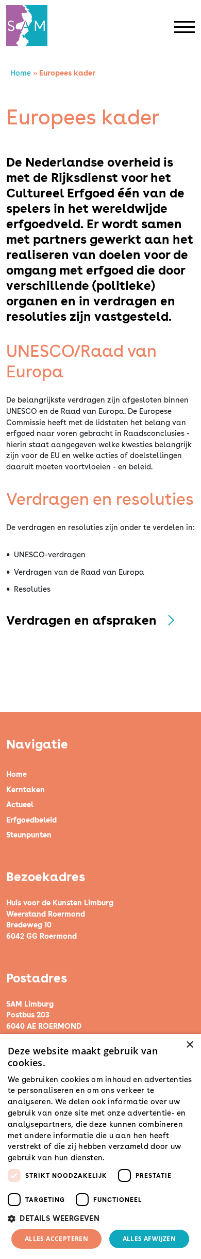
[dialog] (100, 1146)
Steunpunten (29, 834)
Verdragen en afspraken (81, 620)
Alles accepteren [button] (56, 1238)
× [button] (189, 1045)
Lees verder (125, 1158)
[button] (100, 1218)
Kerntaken (25, 789)
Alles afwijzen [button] (149, 1238)
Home (20, 72)
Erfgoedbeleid (31, 819)
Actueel (20, 804)
